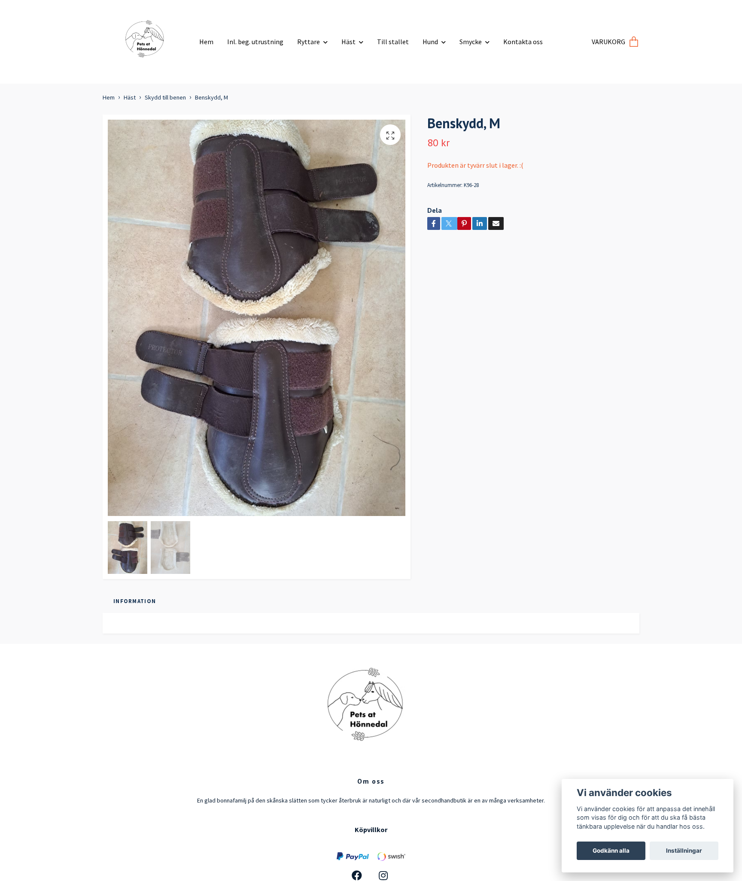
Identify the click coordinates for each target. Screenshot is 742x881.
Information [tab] (134, 600)
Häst (348, 41)
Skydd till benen (165, 97)
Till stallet (393, 41)
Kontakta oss (523, 41)
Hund (430, 41)
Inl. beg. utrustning (255, 41)
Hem (206, 41)
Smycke (470, 41)
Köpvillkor (371, 829)
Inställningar (684, 850)
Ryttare (308, 41)
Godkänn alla (611, 850)
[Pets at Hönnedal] (147, 38)
